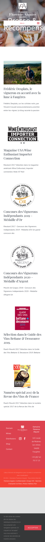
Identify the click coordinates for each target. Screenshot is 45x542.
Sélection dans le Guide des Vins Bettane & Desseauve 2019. (22, 338)
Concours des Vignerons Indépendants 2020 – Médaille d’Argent (21, 277)
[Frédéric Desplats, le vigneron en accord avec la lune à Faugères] (22, 72)
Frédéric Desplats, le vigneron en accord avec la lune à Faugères (22, 93)
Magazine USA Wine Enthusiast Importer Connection (18, 154)
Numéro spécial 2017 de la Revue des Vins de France (21, 394)
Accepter (33, 528)
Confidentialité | (21, 481)
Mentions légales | (10, 481)
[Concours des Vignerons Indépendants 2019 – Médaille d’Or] (22, 195)
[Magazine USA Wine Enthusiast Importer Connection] (22, 134)
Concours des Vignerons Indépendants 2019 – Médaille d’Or (21, 215)
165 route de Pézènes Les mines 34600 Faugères (36, 445)
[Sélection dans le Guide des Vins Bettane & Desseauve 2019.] (22, 318)
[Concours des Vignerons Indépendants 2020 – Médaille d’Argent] (22, 257)
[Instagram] (20, 438)
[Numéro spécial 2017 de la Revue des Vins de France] (22, 376)
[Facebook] (24, 438)
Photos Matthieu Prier (30, 484)
